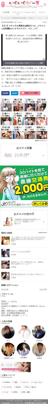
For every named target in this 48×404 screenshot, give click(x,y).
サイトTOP (10, 400)
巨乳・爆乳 (26, 392)
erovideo (7, 382)
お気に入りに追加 (31, 93)
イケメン (42, 12)
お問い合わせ (37, 400)
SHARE (5, 93)
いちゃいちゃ (30, 12)
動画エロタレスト (41, 140)
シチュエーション (18, 13)
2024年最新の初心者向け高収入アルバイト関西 (24, 63)
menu (3, 5)
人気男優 (5, 12)
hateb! (14, 93)
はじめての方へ (18, 400)
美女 (16, 382)
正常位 (15, 392)
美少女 (18, 387)
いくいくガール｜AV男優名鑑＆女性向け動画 (28, 403)
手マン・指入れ (30, 387)
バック (6, 392)
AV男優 (44, 22)
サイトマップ (28, 400)
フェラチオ (8, 387)
